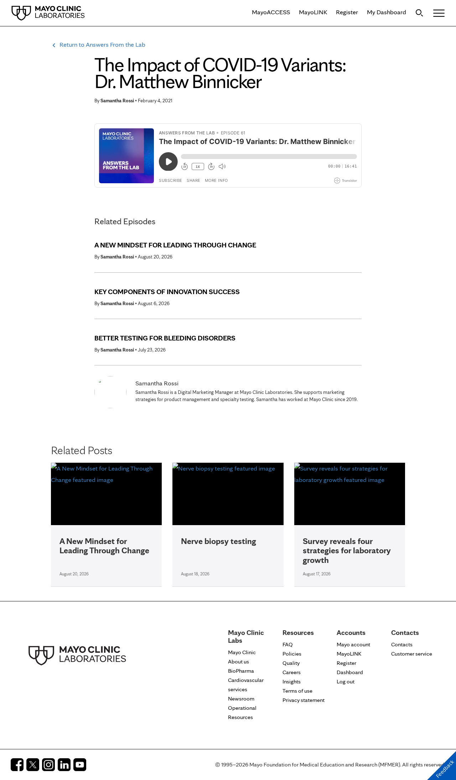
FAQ (288, 644)
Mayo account (353, 644)
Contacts (402, 644)
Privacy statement (304, 700)
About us (238, 661)
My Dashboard (386, 12)
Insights (292, 681)
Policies (292, 653)
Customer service (411, 653)
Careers (292, 672)
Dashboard (350, 672)
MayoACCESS (271, 12)
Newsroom (241, 698)
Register (347, 12)
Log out (345, 681)
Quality (291, 663)
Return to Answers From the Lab (102, 44)
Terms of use (297, 690)
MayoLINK (313, 12)
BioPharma (241, 670)
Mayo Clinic (242, 652)
